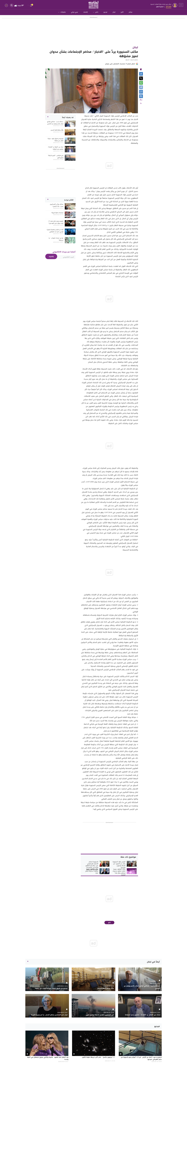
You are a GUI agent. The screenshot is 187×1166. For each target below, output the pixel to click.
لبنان (113, 12)
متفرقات (63, 12)
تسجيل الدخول (159, 7)
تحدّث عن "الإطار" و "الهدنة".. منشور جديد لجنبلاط (55, 148)
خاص (96, 12)
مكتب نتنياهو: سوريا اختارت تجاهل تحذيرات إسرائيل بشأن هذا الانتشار (119, 872)
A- (141, 103)
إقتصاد (85, 12)
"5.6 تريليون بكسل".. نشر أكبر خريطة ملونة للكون (98, 1057)
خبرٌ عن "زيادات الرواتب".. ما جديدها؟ (56, 239)
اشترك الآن (168, 6)
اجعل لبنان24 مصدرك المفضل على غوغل (120, 63)
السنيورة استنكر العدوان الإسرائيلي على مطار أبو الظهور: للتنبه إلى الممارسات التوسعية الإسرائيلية (91, 866)
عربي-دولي (74, 12)
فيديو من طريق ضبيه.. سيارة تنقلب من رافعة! (55, 139)
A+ (141, 100)
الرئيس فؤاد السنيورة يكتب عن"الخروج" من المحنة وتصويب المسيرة (119, 865)
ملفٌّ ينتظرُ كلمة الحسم (57, 130)
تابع (109, 922)
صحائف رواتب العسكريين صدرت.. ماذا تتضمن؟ (56, 205)
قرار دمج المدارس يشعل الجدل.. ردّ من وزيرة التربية (49, 1015)
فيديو (105, 12)
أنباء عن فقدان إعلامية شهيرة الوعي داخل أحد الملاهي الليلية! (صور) (55, 231)
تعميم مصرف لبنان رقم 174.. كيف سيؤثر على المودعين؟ (55, 222)
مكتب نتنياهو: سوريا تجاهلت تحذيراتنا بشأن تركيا (91, 871)
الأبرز (122, 12)
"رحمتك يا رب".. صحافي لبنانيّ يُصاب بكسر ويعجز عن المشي (55, 123)
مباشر (130, 12)
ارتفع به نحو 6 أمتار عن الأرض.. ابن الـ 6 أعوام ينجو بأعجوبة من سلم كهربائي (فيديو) (141, 1058)
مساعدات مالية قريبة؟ (57, 213)
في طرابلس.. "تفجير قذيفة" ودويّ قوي (55, 156)
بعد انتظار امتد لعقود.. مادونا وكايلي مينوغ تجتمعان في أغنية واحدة (47, 1058)
